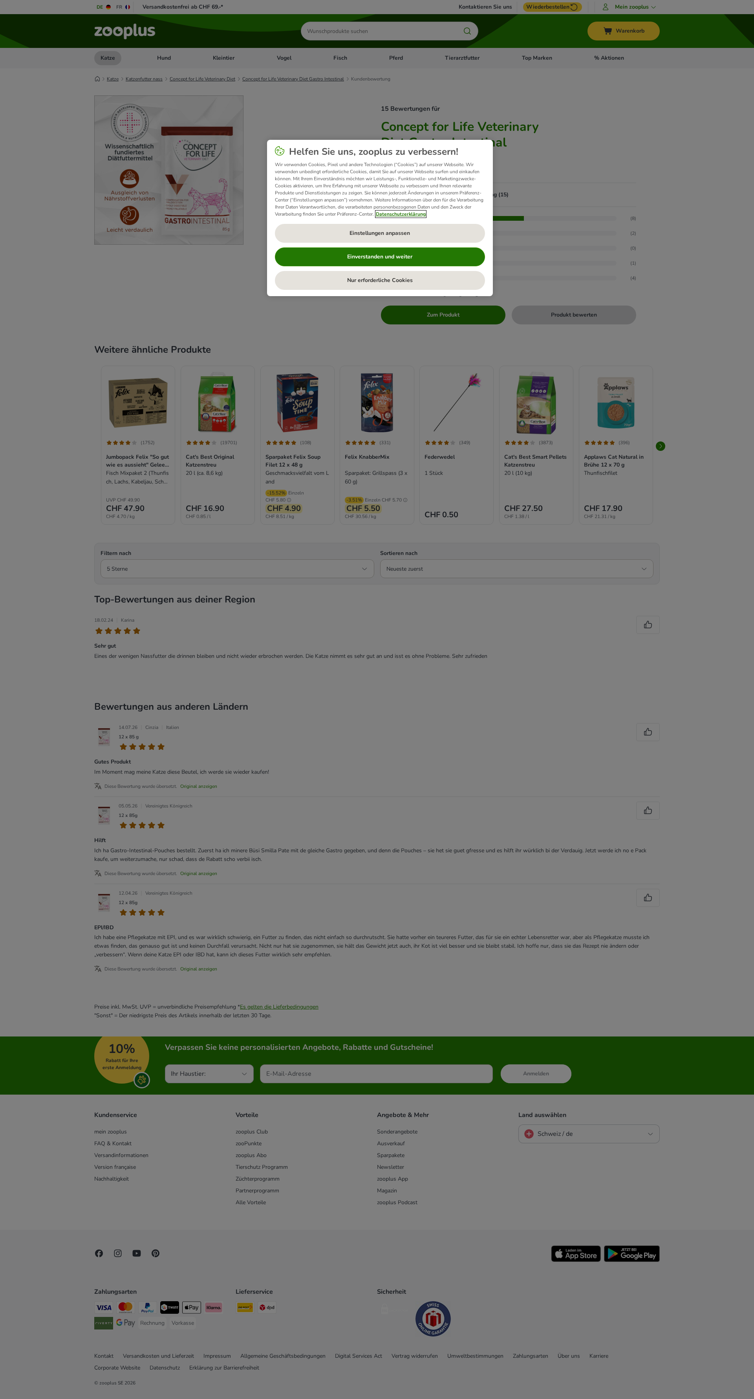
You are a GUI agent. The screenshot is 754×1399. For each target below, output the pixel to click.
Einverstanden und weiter (379, 256)
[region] (380, 218)
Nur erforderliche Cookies (380, 280)
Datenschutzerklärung (401, 214)
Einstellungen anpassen (380, 233)
